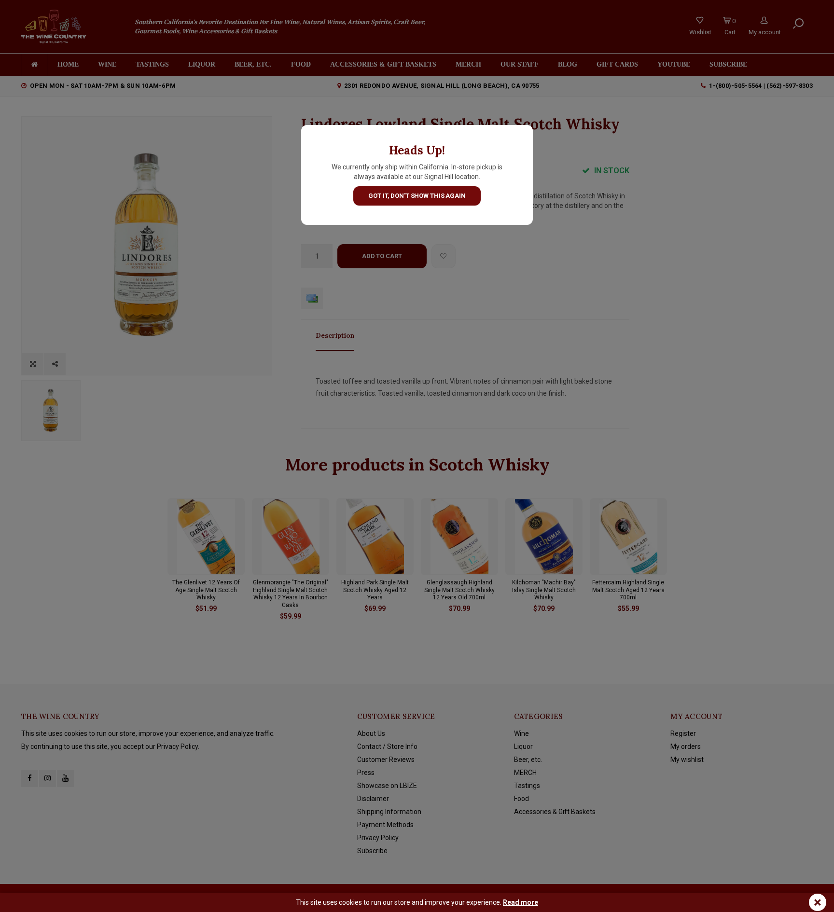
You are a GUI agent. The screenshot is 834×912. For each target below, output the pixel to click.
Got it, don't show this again (416, 195)
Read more (520, 902)
